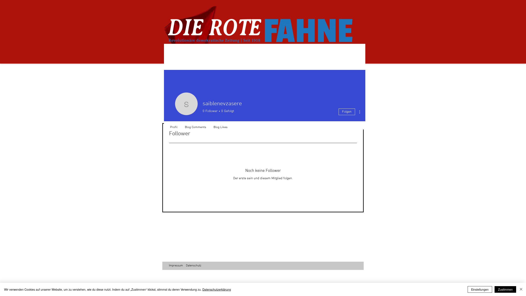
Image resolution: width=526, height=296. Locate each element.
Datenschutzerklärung (216, 289)
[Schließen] (521, 289)
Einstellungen (480, 289)
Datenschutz (193, 265)
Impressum (176, 265)
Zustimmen (505, 289)
